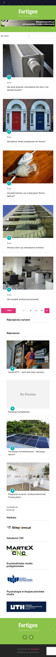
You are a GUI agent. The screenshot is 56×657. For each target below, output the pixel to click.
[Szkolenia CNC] (20, 555)
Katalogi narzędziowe (19, 412)
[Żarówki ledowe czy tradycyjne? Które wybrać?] (28, 166)
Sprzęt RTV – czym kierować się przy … (26, 372)
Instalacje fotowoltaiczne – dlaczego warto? (26, 453)
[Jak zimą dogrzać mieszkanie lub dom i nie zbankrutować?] (28, 60)
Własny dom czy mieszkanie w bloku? (25, 247)
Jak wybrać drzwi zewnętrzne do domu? (26, 141)
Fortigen (28, 11)
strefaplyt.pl (12, 507)
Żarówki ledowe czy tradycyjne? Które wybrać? (26, 195)
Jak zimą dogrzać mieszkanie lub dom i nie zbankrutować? (28, 89)
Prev (9, 310)
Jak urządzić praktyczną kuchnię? (23, 299)
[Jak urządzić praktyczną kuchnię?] (28, 273)
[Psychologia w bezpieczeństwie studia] (26, 611)
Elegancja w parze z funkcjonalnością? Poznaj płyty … (27, 496)
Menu (6, 36)
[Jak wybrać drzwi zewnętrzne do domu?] (28, 115)
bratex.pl (10, 510)
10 (42, 310)
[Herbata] (19, 530)
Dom (9, 82)
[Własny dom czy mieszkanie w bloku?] (28, 221)
